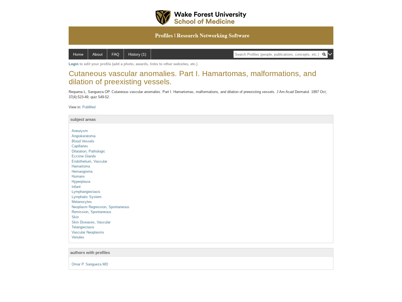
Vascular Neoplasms (88, 232)
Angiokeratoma (83, 136)
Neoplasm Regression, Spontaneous (100, 207)
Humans (78, 176)
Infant (76, 187)
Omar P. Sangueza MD (90, 264)
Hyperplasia (81, 182)
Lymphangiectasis (86, 192)
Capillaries (80, 146)
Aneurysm (80, 131)
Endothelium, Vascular (89, 161)
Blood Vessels (83, 141)
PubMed (88, 107)
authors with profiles (90, 252)
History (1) (137, 54)
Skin (75, 217)
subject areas (83, 119)
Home (78, 54)
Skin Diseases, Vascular (91, 222)
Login (73, 64)
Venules (78, 237)
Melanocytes (82, 202)
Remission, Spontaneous (91, 212)
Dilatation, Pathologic (88, 151)
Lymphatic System (86, 197)
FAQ (115, 54)
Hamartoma (81, 166)
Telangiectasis (83, 227)
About (97, 54)
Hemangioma (82, 171)
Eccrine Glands (84, 156)
